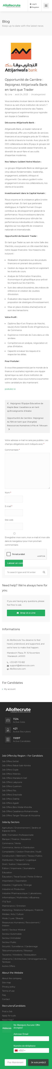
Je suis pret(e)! (38, 1062)
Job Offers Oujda (10, 769)
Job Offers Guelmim (12, 786)
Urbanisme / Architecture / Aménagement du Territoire (24, 960)
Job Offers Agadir (10, 803)
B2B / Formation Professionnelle (18, 835)
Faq (4, 995)
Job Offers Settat (10, 761)
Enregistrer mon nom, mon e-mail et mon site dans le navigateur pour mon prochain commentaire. (27, 541)
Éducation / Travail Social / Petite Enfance (22, 876)
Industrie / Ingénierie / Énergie (17, 885)
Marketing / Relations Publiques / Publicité (22, 910)
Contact (6, 999)
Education (7, 872)
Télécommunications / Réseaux (17, 950)
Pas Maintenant (15, 1062)
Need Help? (8, 1020)
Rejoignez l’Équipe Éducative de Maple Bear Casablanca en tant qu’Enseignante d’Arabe (25, 407)
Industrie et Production (13, 889)
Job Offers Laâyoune (12, 782)
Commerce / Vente (11, 843)
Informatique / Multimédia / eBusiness (20, 897)
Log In (34, 4)
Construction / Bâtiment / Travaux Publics (22, 856)
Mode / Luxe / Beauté (12, 918)
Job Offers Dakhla (10, 799)
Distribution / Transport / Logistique (19, 860)
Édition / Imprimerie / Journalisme (18, 868)
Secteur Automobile (12, 934)
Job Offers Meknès (11, 774)
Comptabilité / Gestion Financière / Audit (21, 851)
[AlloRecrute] (12, 3)
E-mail (8, 506)
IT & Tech (6, 901)
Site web (9, 520)
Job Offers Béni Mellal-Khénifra (17, 807)
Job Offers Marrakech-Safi (14, 778)
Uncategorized (38, 94)
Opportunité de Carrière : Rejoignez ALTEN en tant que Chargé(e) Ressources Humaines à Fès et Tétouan (27, 422)
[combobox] (20, 1050)
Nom (8, 492)
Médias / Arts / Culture (13, 914)
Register (35, 7)
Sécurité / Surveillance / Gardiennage (20, 946)
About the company (12, 978)
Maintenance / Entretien (14, 906)
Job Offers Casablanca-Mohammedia (20, 811)
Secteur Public (9, 942)
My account (10, 689)
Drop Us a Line (27, 613)
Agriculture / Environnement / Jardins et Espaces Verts (21, 829)
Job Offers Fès (9, 790)
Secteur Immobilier (11, 938)
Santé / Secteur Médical (13, 930)
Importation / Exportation (14, 881)
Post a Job (7, 1011)
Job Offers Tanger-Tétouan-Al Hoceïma (21, 815)
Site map (6, 982)
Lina (10, 94)
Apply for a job (9, 1015)
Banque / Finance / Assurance (16, 839)
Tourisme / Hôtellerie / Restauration (19, 955)
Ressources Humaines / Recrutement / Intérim (21, 924)
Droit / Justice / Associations (15, 864)
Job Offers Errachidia (12, 794)
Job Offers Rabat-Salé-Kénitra (16, 765)
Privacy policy (8, 986)
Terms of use (8, 991)
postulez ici (10, 389)
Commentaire (12, 450)
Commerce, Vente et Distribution (18, 847)
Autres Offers (8, 966)
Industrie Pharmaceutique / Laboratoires (21, 893)
